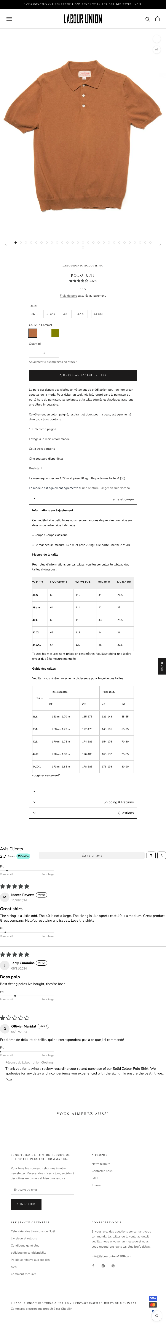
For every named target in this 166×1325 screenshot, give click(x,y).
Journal (96, 1185)
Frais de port (68, 296)
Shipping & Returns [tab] (119, 802)
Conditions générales (25, 1246)
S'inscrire (26, 1204)
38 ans (50, 314)
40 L (66, 314)
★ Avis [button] (162, 666)
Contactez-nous (102, 1171)
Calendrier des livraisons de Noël (33, 1231)
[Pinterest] (113, 1265)
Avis (14, 1267)
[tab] (83, 499)
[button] (79, 281)
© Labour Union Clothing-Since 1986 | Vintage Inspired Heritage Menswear (74, 1303)
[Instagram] (103, 1265)
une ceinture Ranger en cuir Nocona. (106, 488)
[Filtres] (151, 855)
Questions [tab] (126, 813)
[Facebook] (93, 1265)
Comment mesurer (23, 1274)
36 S (34, 314)
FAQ (95, 1178)
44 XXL (99, 314)
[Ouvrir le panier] (157, 18)
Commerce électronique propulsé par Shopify (41, 1309)
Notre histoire (101, 1164)
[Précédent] (5, 245)
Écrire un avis (92, 855)
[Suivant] (160, 245)
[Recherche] (147, 19)
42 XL (81, 314)
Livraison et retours (24, 1238)
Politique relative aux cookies (30, 1260)
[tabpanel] (83, 645)
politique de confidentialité (28, 1253)
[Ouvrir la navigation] (9, 19)
